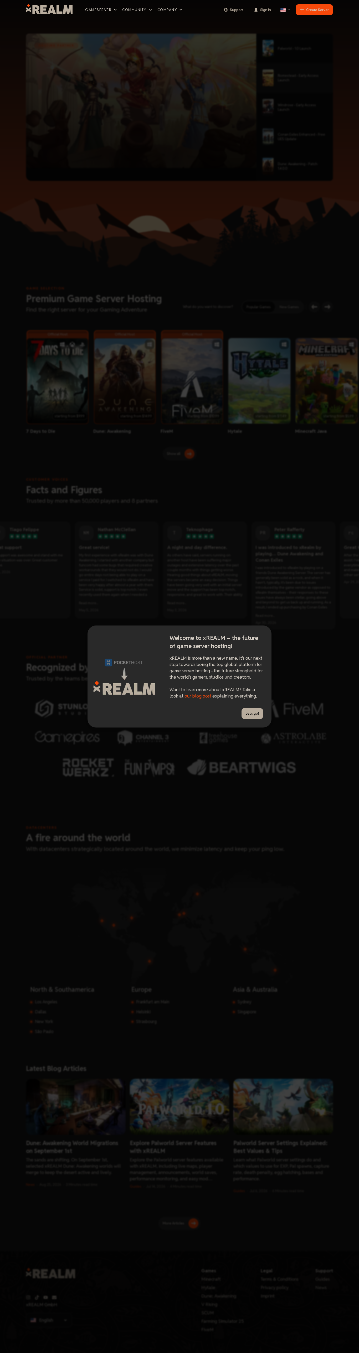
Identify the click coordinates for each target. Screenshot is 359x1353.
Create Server (317, 10)
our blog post (197, 696)
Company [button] (167, 10)
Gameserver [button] (98, 10)
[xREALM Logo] (49, 10)
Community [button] (134, 10)
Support (236, 10)
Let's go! (252, 713)
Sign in (265, 10)
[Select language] (285, 10)
